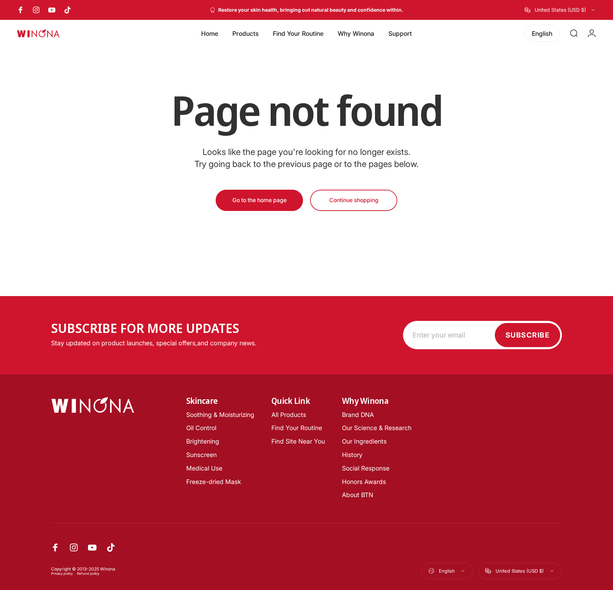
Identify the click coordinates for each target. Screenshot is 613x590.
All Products (288, 414)
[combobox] (560, 10)
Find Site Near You (298, 441)
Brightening (202, 441)
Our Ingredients (364, 441)
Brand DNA (358, 414)
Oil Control (201, 428)
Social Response (366, 468)
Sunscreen (201, 454)
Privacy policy (62, 573)
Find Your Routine (296, 428)
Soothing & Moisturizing (220, 414)
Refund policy (88, 573)
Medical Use (204, 468)
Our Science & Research (377, 428)
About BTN (357, 495)
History (352, 454)
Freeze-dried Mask (213, 481)
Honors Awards (364, 481)
